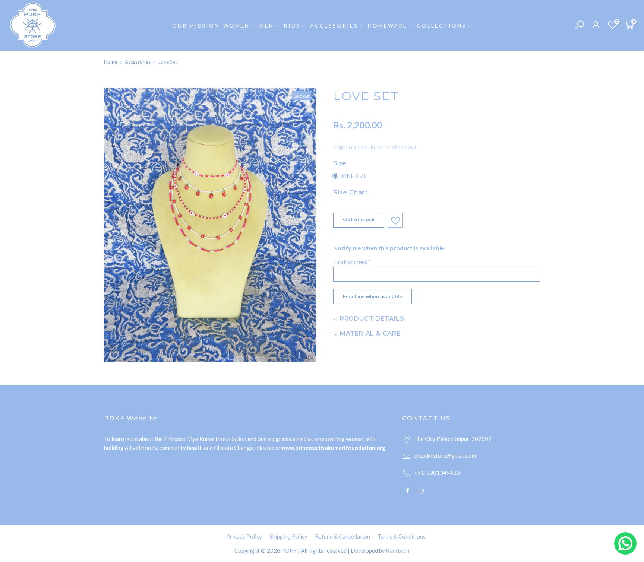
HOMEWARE (387, 25)
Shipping (344, 147)
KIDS (292, 25)
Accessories (138, 62)
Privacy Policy (244, 536)
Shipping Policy (288, 536)
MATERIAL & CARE (369, 333)
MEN (266, 25)
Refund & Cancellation (342, 536)
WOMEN (236, 25)
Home (110, 62)
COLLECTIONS (441, 25)
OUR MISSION (196, 25)
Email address (352, 261)
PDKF (289, 550)
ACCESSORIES (334, 25)
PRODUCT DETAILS (371, 318)
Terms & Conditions (402, 536)
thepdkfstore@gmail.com (445, 455)
